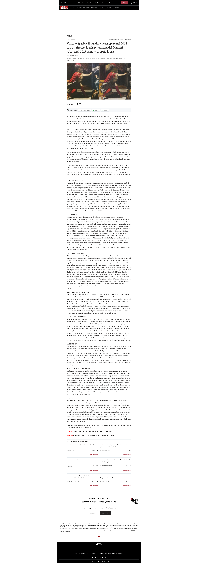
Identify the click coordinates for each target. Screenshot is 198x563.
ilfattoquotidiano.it (82, 2)
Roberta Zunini (105, 450)
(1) (97, 450)
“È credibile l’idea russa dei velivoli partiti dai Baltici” (82, 477)
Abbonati (124, 2)
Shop (103, 2)
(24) (130, 465)
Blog (88, 2)
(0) (130, 450)
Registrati (105, 513)
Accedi (92, 513)
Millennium (92, 2)
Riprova (99, 536)
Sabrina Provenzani (106, 465)
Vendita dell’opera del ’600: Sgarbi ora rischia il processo (89, 431)
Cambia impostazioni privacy (93, 549)
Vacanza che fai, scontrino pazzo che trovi (81, 461)
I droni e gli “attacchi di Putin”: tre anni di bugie (115, 461)
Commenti (71, 104)
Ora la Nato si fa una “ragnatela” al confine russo (112, 477)
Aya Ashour (70, 450)
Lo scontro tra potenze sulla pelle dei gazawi (82, 446)
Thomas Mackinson (72, 55)
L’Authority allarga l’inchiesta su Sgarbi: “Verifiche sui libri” (90, 435)
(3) (97, 481)
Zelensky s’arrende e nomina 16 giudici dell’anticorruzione (113, 446)
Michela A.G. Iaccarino (73, 481)
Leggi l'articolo (93, 454)
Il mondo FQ (107, 2)
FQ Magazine (98, 2)
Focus (69, 36)
